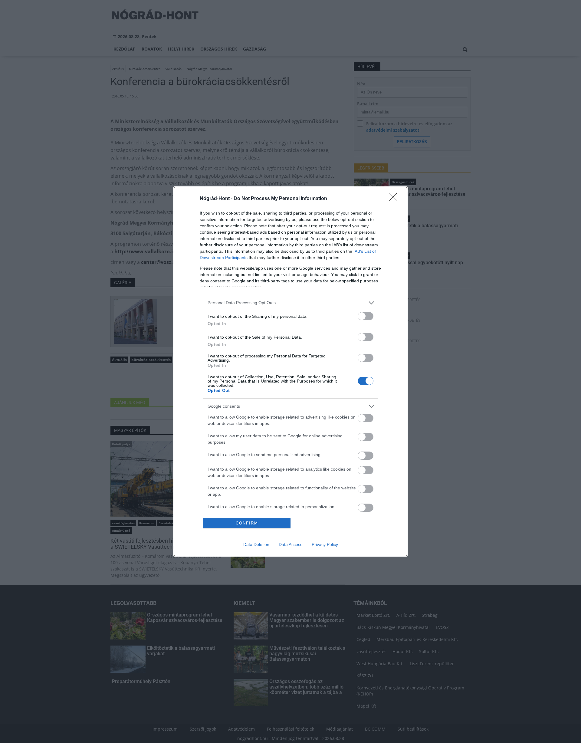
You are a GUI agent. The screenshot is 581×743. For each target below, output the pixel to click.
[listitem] (290, 303)
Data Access (290, 544)
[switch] (365, 316)
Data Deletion (256, 544)
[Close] (395, 199)
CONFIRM (247, 523)
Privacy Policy (325, 544)
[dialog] (290, 371)
